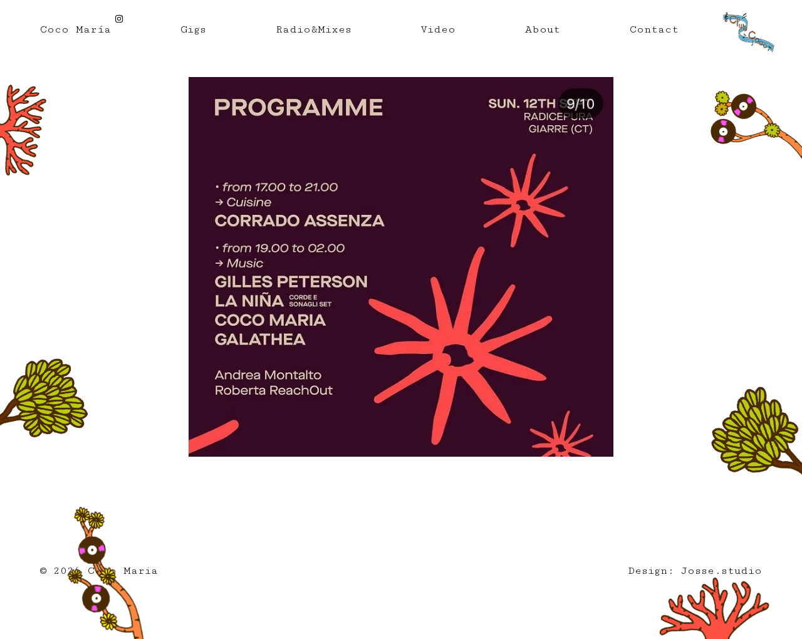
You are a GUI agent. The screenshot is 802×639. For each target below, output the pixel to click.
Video (438, 29)
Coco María (75, 29)
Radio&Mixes (314, 29)
